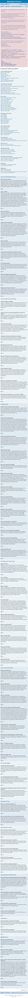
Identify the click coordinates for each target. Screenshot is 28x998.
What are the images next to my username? (8, 90)
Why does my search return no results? (8, 150)
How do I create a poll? (5, 100)
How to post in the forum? (6, 33)
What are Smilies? (4, 116)
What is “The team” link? (5, 134)
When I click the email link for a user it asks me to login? (10, 93)
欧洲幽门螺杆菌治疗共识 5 (6, 63)
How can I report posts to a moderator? (7, 107)
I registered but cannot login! (6, 75)
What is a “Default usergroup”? (6, 133)
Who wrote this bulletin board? (6, 169)
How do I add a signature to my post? (7, 99)
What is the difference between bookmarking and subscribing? (11, 157)
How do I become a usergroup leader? (7, 131)
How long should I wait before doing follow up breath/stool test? (13, 38)
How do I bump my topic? (5, 110)
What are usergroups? (5, 129)
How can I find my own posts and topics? (8, 153)
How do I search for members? (6, 152)
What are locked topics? (5, 122)
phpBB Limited (7, 942)
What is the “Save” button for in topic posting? (9, 108)
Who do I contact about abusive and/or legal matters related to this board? (13, 171)
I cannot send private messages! (6, 138)
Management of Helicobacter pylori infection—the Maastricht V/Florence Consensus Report (13, 35)
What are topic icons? (4, 123)
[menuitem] (3, 4)
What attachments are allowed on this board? (8, 164)
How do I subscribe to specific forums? (7, 159)
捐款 (8, 57)
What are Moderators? (5, 128)
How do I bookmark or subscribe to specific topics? (10, 158)
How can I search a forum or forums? (7, 149)
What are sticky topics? (5, 121)
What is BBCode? (4, 114)
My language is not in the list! (6, 89)
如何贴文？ (3, 61)
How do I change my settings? (6, 85)
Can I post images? (4, 117)
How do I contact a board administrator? (8, 172)
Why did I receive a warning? (6, 106)
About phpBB (9, 944)
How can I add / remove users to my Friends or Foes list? (11, 145)
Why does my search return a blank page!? (8, 151)
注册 (21, 50)
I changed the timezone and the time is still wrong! (9, 88)
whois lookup (3, 965)
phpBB (16, 350)
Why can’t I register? (4, 74)
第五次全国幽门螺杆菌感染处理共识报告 (9, 64)
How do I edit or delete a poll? (6, 103)
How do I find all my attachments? (6, 165)
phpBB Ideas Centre (5, 953)
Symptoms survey (4, 44)
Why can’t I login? (4, 76)
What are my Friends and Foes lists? (7, 144)
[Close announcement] (26, 9)
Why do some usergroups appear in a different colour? (10, 132)
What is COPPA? (4, 73)
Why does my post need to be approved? (8, 109)
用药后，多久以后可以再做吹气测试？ (8, 65)
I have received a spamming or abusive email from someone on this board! (14, 140)
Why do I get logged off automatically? (7, 80)
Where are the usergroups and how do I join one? (9, 130)
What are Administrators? (5, 127)
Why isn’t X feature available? (6, 170)
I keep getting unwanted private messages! (8, 139)
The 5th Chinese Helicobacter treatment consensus (11, 37)
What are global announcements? (6, 118)
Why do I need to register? (5, 72)
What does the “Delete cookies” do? (7, 81)
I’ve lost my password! (5, 79)
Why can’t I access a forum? (6, 104)
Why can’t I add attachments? (6, 105)
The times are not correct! (5, 87)
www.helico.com (11, 17)
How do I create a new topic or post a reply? (8, 97)
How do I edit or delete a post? (6, 98)
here (4, 11)
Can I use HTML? (4, 115)
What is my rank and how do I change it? (8, 92)
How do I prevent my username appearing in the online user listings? (12, 86)
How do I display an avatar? (5, 91)
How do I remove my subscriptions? (7, 160)
